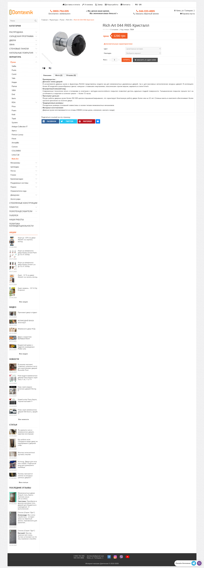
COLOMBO (16, 151)
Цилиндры (15, 167)
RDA (13, 102)
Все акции (23, 302)
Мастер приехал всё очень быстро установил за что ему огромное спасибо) (27, 535)
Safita (14, 66)
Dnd (13, 94)
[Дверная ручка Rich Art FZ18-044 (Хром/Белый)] (50, 68)
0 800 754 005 (79, 556)
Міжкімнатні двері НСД (26, 329)
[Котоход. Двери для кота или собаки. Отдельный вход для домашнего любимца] (12, 465)
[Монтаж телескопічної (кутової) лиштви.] (12, 454)
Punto (14, 70)
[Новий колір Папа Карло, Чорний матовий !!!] (12, 402)
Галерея (13, 215)
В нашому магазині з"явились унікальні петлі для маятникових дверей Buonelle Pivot (27, 367)
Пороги (13, 187)
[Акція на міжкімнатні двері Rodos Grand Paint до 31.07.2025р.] (12, 254)
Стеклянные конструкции (23, 203)
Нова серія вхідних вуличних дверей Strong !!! (27, 389)
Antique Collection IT (20, 127)
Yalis (13, 78)
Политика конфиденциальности (21, 225)
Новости (14, 359)
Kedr (13, 114)
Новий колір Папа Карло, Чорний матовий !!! (27, 400)
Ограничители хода (18, 191)
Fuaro (14, 110)
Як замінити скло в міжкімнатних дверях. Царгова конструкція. (26, 432)
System (15, 123)
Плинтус (14, 207)
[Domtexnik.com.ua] (21, 12)
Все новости (23, 419)
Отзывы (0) (71, 75)
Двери (12, 40)
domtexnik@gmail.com (95, 556)
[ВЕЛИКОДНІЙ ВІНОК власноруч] (12, 322)
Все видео (23, 354)
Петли (13, 171)
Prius (14, 106)
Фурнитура (15, 57)
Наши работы (112, 5)
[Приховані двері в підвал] (12, 313)
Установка (88, 5)
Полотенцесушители (20, 211)
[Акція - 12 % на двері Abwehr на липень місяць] (12, 278)
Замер (99, 5)
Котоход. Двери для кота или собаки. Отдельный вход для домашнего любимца (27, 464)
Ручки (13, 62)
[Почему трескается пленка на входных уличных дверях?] (12, 475)
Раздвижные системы (19, 183)
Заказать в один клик (146, 60)
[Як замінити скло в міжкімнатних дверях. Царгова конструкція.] (12, 432)
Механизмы (15, 163)
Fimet (14, 139)
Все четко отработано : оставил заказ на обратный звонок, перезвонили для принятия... (27, 517)
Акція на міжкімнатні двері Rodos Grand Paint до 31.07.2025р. (27, 252)
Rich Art (15, 159)
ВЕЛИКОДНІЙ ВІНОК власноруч (26, 321)
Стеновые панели (19, 49)
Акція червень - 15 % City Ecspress (27, 289)
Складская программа (21, 36)
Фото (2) (58, 75)
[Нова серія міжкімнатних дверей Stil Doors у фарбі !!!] (12, 411)
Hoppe (14, 82)
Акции (12, 232)
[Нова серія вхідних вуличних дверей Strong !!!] (12, 390)
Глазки (13, 175)
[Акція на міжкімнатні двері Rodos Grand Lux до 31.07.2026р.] (12, 266)
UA (140, 5)
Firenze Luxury (17, 135)
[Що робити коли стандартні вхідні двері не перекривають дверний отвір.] (12, 443)
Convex (15, 147)
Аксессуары (15, 199)
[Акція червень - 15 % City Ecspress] (12, 291)
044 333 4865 (79, 558)
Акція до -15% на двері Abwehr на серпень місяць (26, 239)
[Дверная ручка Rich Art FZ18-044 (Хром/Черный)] (44, 68)
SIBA (14, 90)
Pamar (14, 86)
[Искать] (35, 21)
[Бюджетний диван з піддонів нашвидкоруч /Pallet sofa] (12, 346)
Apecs (14, 131)
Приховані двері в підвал (27, 312)
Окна (12, 45)
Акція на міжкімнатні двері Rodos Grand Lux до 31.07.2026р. (27, 264)
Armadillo (15, 143)
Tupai (14, 118)
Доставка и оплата (72, 5)
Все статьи (23, 482)
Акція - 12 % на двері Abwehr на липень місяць (27, 276)
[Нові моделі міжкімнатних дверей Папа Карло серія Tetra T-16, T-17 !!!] (12, 378)
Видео (12, 307)
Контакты (126, 5)
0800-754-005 (60, 11)
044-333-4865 (146, 11)
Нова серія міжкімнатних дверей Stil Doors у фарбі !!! (27, 412)
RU (136, 5)
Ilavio (14, 98)
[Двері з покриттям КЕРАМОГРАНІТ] (12, 338)
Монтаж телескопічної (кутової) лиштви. (26, 453)
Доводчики (15, 195)
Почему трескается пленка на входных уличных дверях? (25, 475)
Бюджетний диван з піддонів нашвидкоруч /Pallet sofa (26, 347)
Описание (47, 75)
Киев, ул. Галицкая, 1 (185, 11)
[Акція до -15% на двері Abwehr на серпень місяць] (12, 241)
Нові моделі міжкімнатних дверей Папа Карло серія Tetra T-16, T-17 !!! (27, 377)
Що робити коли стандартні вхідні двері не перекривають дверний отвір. (28, 442)
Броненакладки (17, 179)
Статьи (13, 425)
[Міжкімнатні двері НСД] (12, 330)
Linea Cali (15, 155)
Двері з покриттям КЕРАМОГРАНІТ (25, 338)
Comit (14, 74)
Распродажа (16, 32)
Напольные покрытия (21, 53)
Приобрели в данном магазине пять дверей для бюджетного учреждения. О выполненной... (27, 501)
